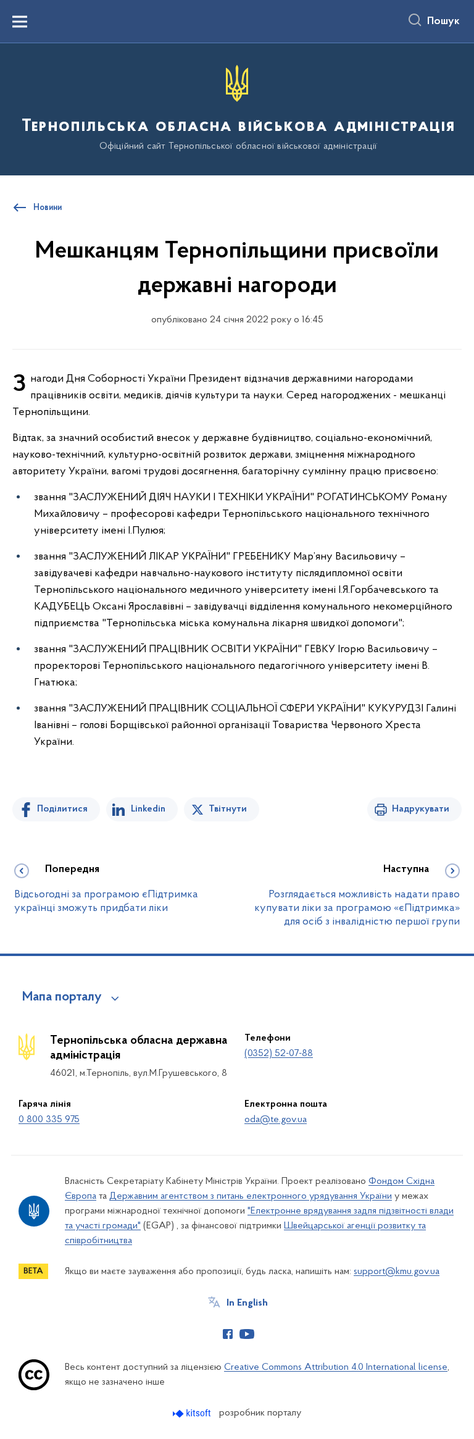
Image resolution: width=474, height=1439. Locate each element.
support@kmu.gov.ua (396, 1272)
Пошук (443, 21)
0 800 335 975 (49, 1120)
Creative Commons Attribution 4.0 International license (335, 1367)
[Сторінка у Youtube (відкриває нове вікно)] (246, 1334)
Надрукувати (420, 809)
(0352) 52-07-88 (278, 1054)
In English (247, 1303)
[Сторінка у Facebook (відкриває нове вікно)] (227, 1334)
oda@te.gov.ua (275, 1120)
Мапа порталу (62, 997)
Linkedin (148, 809)
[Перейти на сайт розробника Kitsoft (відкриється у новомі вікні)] (193, 1413)
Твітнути (228, 809)
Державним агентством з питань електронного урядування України (250, 1196)
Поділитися (62, 809)
